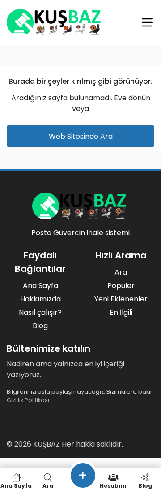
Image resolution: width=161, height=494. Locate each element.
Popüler (121, 285)
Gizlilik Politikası (28, 400)
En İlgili (121, 312)
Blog (40, 326)
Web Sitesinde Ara (81, 136)
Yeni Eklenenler (121, 299)
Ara (120, 272)
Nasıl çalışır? (40, 312)
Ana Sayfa (40, 285)
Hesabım (113, 485)
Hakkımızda (40, 299)
